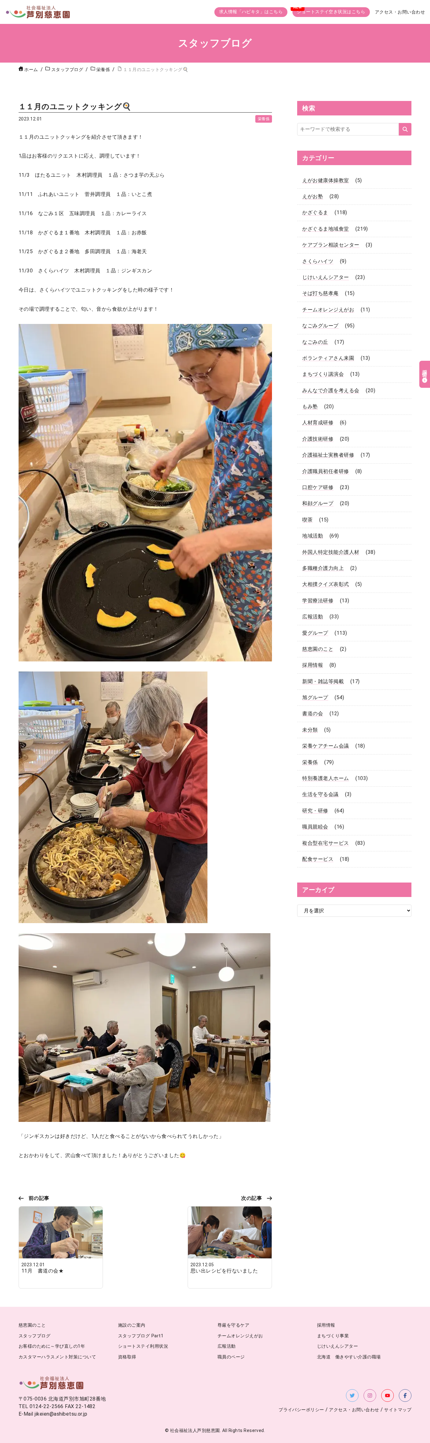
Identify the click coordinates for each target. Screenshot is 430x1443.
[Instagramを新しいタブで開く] (370, 1395)
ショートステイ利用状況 (143, 1346)
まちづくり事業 (333, 1336)
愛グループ (315, 633)
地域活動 (312, 536)
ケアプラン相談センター (330, 245)
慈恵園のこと (317, 649)
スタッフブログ (34, 1336)
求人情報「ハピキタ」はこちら (251, 11)
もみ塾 (310, 407)
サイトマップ (397, 1409)
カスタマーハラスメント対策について (57, 1357)
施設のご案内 (131, 1325)
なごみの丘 (315, 342)
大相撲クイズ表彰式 (325, 584)
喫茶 (307, 520)
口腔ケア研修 (317, 487)
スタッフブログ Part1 (140, 1336)
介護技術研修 (317, 439)
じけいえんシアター (325, 277)
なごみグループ (320, 326)
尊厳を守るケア (233, 1325)
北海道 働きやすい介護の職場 (349, 1357)
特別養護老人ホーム (325, 778)
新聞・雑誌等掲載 (323, 681)
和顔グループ (317, 503)
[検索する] (405, 129)
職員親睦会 (315, 827)
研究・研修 (315, 811)
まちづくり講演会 (323, 374)
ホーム (31, 69)
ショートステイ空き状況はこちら (331, 11)
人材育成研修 (317, 423)
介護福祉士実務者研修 (328, 455)
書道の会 (312, 713)
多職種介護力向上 (323, 568)
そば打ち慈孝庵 (320, 293)
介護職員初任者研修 (325, 471)
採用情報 (312, 665)
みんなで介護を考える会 (330, 390)
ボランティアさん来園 (328, 358)
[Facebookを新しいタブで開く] (405, 1395)
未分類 (310, 730)
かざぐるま (315, 212)
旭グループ (315, 697)
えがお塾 (312, 196)
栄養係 (263, 119)
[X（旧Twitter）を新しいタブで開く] (352, 1395)
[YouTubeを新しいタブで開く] (387, 1395)
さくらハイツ (317, 261)
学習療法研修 (317, 601)
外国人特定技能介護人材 (330, 552)
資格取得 (127, 1357)
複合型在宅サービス (325, 843)
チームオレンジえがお (328, 310)
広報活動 (312, 617)
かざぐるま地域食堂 (325, 229)
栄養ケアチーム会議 (325, 746)
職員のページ (231, 1357)
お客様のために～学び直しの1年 (52, 1346)
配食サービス (317, 859)
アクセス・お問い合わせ (400, 12)
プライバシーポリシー (301, 1409)
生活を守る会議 (320, 794)
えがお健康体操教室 (325, 180)
